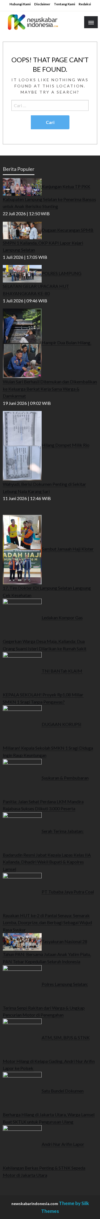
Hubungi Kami (20, 4)
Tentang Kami (64, 4)
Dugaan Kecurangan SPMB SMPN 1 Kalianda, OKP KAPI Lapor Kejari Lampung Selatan (48, 239)
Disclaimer (42, 4)
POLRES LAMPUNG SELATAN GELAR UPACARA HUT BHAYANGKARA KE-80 (42, 283)
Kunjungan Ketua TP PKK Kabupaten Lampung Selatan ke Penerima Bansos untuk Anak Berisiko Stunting (49, 196)
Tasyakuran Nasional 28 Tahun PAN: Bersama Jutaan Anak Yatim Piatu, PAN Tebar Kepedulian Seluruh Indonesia (47, 951)
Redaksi (85, 4)
